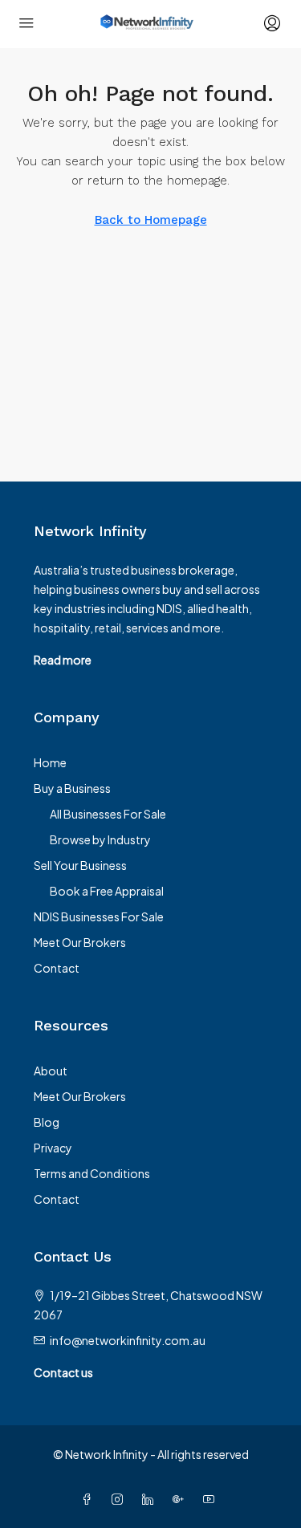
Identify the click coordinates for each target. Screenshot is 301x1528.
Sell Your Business (80, 865)
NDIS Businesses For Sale (99, 916)
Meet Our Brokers (80, 942)
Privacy (53, 1147)
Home (50, 762)
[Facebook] (90, 1499)
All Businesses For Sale (108, 814)
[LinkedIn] (151, 1499)
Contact (56, 968)
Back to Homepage (151, 220)
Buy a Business (72, 788)
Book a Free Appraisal (107, 891)
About (50, 1070)
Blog (46, 1122)
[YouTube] (212, 1499)
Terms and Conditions (92, 1173)
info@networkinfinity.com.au (127, 1340)
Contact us (63, 1372)
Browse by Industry (100, 839)
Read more (63, 659)
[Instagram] (120, 1499)
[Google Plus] (181, 1499)
